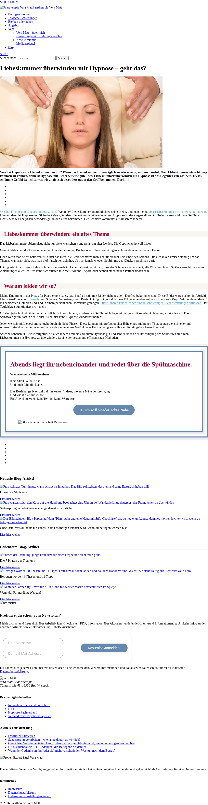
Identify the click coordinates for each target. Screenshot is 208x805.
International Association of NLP (29, 705)
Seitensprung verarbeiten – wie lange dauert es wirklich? (44, 739)
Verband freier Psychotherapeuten (29, 716)
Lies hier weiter (10, 499)
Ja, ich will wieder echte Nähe (104, 410)
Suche (4, 54)
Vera (11, 29)
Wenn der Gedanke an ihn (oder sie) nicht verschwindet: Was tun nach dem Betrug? (62, 750)
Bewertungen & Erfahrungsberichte (39, 36)
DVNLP (13, 708)
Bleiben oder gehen (20, 21)
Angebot (13, 25)
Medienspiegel (25, 43)
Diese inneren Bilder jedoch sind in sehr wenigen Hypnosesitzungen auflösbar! (151, 303)
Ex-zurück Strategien (21, 736)
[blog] (50, 555)
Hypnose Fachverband (22, 712)
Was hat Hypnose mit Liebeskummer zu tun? (28, 211)
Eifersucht (33, 299)
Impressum (15, 789)
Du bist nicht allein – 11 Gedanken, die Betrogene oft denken (47, 747)
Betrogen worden (19, 14)
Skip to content (9, 1)
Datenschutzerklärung (22, 792)
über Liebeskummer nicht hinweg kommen (176, 211)
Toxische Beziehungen (22, 18)
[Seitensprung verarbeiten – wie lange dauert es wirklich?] (87, 502)
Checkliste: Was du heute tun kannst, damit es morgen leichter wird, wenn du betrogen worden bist (71, 743)
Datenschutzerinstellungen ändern (29, 796)
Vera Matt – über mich (30, 32)
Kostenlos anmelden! (104, 648)
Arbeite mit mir (26, 40)
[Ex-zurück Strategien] (74, 486)
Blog (11, 47)
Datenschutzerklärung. (14, 671)
